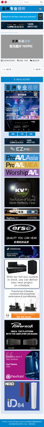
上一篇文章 (7, 69)
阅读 (13, 134)
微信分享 (35, 60)
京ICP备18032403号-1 (16, 424)
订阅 (22, 134)
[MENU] (40, 8)
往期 (31, 134)
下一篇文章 (36, 69)
